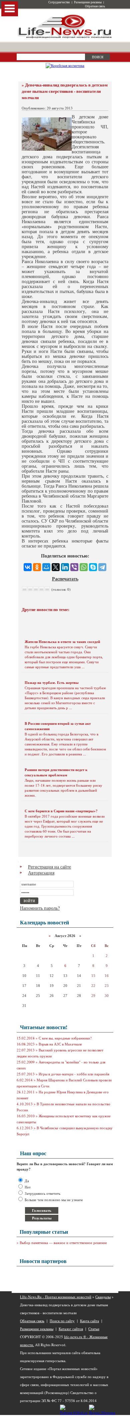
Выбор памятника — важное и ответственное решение (63, 1242)
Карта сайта (89, 1320)
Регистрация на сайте (49, 867)
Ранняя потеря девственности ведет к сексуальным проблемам (56, 772)
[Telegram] (102, 567)
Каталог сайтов (71, 1328)
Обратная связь (95, 6)
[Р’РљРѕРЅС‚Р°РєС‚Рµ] (28, 567)
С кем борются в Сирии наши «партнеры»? (61, 811)
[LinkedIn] (65, 567)
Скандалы (103, 1296)
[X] (56, 567)
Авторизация (41, 872)
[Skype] (93, 567)
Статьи (93, 1328)
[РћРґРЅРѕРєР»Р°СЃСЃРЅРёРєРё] (37, 567)
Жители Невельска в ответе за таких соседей (62, 641)
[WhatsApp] (84, 567)
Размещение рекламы (88, 2)
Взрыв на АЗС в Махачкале (60, 1043)
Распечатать (65, 578)
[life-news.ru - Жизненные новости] (65, 37)
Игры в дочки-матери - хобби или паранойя (74, 1073)
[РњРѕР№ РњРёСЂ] (46, 567)
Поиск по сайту (62, 1320)
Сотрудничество (59, 2)
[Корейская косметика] (65, 65)
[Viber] (74, 567)
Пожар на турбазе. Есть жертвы (52, 682)
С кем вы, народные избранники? (65, 1037)
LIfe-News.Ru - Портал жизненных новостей (55, 1296)
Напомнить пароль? (40, 908)
